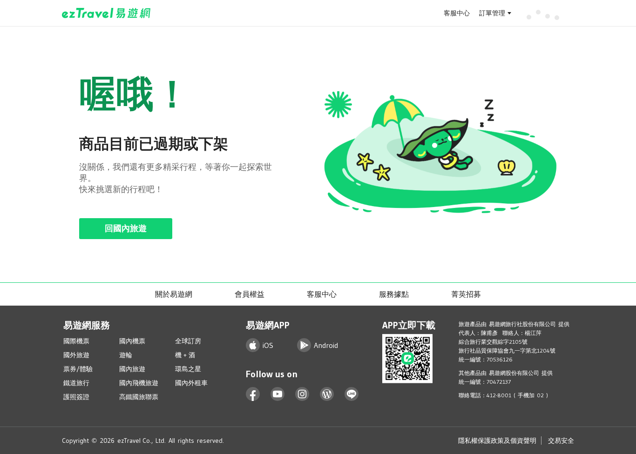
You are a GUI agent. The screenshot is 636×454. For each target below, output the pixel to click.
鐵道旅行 (76, 383)
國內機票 (132, 341)
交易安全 (561, 440)
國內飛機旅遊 (138, 383)
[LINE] (352, 394)
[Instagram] (302, 394)
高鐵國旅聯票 (138, 397)
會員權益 (249, 294)
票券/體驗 (78, 369)
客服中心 (457, 13)
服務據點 (394, 294)
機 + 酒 (185, 355)
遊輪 (125, 355)
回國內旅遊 (126, 228)
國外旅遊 (76, 355)
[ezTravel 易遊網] (106, 13)
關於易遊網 (173, 294)
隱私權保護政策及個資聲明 (497, 440)
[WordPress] (327, 394)
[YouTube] (278, 394)
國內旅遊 (132, 369)
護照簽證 (76, 397)
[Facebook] (253, 394)
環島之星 (188, 369)
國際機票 (76, 341)
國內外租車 (191, 383)
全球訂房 (188, 341)
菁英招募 (466, 294)
